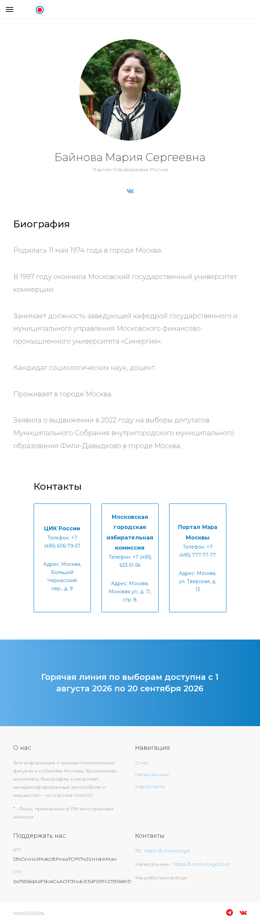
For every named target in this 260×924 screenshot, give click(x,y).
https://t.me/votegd (167, 851)
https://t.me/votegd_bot (201, 864)
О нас (142, 763)
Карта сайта (150, 786)
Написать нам (152, 774)
